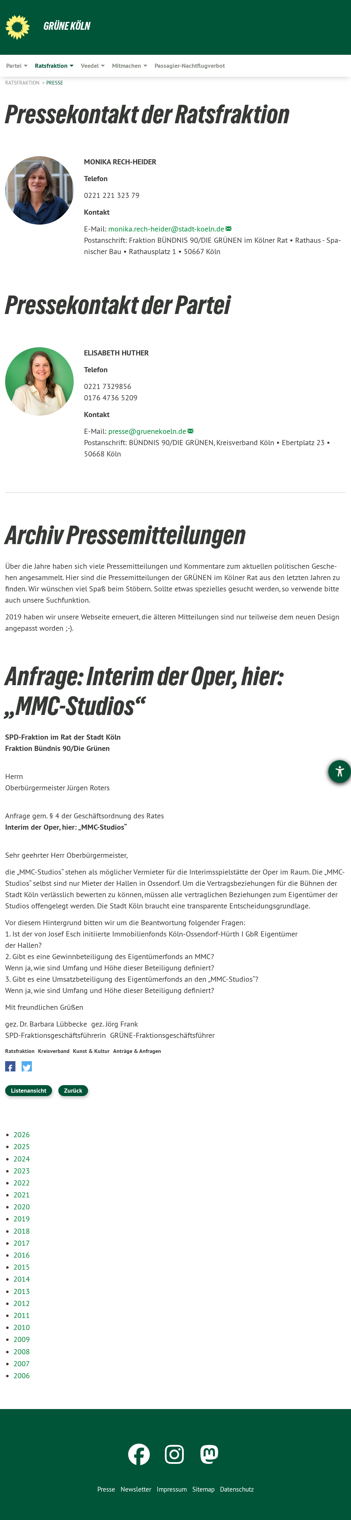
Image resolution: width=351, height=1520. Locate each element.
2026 (21, 1134)
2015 (21, 1267)
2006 (21, 1375)
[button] (10, 1066)
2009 (21, 1339)
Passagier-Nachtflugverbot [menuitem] (190, 66)
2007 (21, 1363)
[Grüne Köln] (17, 27)
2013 (21, 1291)
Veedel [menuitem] (90, 66)
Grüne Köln (67, 26)
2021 (21, 1194)
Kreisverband (54, 1051)
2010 (21, 1327)
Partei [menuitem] (14, 66)
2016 (21, 1255)
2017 (21, 1243)
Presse (54, 82)
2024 (21, 1159)
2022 (21, 1183)
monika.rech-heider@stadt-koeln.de (166, 229)
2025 (21, 1146)
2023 (21, 1171)
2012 (21, 1303)
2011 (21, 1315)
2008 (21, 1351)
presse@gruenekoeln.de (147, 431)
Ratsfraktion (23, 82)
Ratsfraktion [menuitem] (51, 66)
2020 (21, 1206)
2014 (21, 1279)
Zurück (73, 1090)
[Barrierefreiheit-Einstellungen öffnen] (339, 771)
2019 (21, 1218)
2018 (21, 1231)
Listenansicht (28, 1090)
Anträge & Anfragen (137, 1051)
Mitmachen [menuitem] (126, 66)
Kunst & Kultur (91, 1051)
